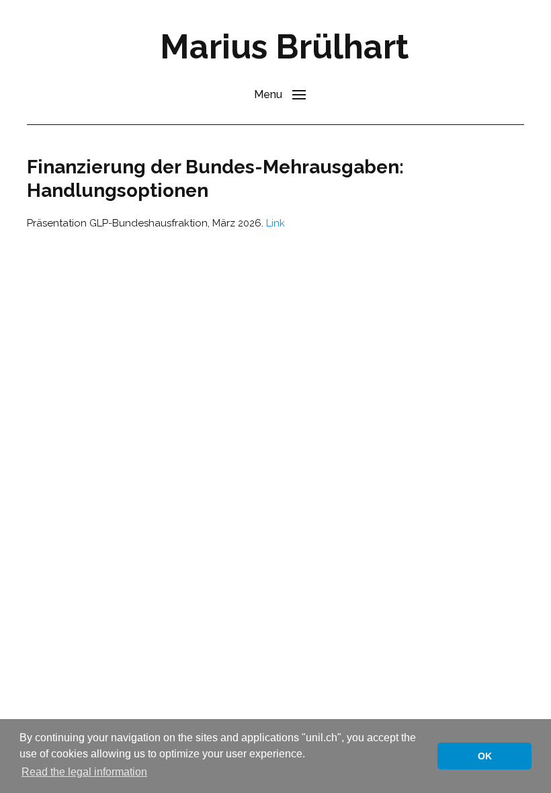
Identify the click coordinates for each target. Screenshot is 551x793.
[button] (280, 94)
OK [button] (485, 756)
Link (275, 223)
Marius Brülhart (284, 47)
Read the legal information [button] (84, 772)
